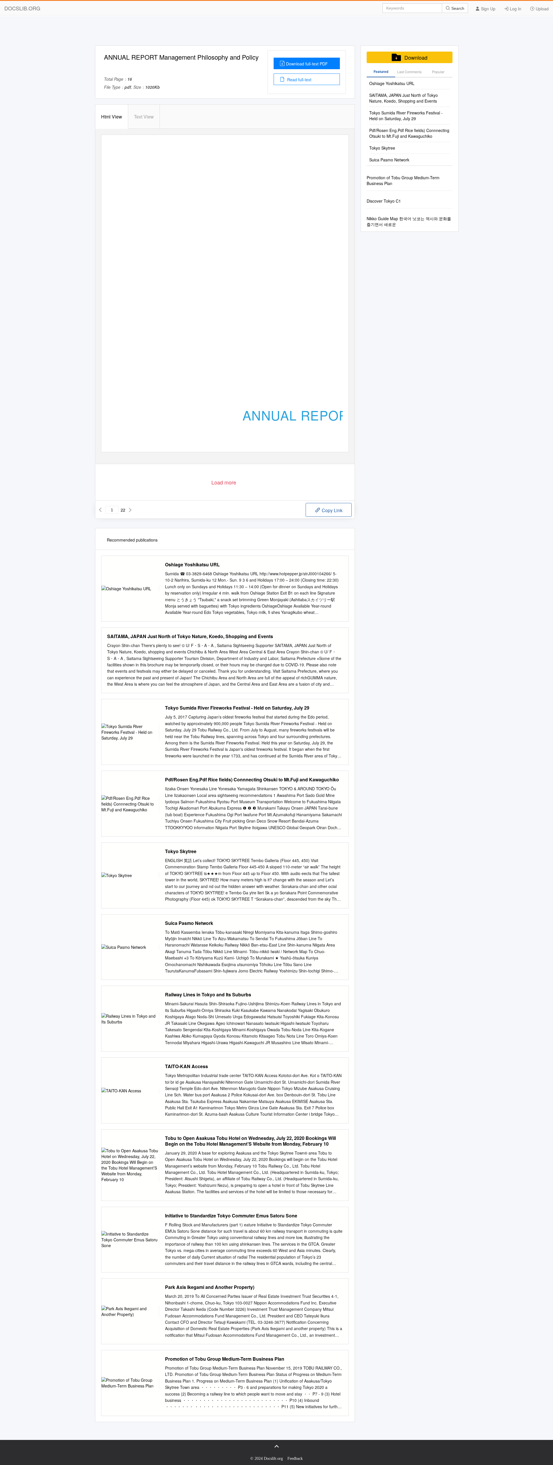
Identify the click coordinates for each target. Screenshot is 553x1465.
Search (457, 8)
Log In (515, 9)
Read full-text (298, 79)
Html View (111, 116)
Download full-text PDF (307, 64)
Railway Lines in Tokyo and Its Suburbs (208, 995)
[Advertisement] (276, 33)
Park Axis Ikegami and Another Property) (209, 1287)
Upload (542, 9)
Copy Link (331, 510)
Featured (381, 71)
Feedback (295, 1458)
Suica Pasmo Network (189, 923)
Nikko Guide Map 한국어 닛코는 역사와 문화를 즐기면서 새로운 (409, 221)
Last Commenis (409, 71)
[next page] (130, 510)
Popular (438, 71)
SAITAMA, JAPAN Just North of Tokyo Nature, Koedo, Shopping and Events (190, 636)
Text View (144, 116)
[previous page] (100, 510)
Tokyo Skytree (180, 851)
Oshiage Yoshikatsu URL (192, 564)
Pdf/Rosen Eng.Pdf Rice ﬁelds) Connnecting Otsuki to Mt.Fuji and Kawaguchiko (252, 780)
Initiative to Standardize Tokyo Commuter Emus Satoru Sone (231, 1216)
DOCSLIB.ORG (22, 8)
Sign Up (487, 9)
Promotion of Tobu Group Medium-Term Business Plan (224, 1359)
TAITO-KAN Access (186, 1066)
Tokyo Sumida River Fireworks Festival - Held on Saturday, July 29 (237, 708)
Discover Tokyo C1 (384, 201)
